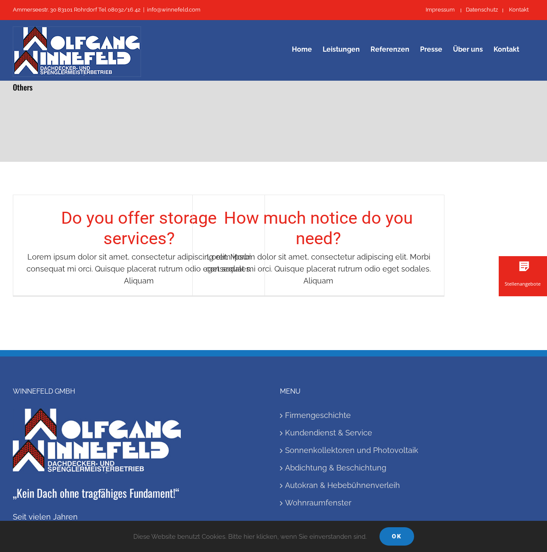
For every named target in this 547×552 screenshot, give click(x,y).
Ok (397, 536)
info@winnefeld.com (173, 9)
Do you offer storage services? (139, 228)
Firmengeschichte (318, 415)
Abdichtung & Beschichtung (335, 467)
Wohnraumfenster (318, 502)
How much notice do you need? (318, 228)
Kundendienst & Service (328, 432)
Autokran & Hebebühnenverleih (342, 485)
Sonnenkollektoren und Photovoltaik (351, 450)
